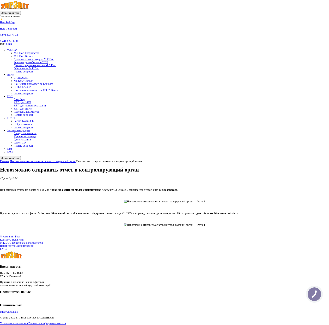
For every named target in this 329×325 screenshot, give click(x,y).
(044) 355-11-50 (9, 40)
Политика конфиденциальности (47, 323)
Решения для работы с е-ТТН (31, 62)
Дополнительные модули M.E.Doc (34, 59)
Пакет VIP (20, 142)
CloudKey (19, 99)
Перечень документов (26, 111)
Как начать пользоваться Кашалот (33, 83)
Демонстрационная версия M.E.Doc (35, 65)
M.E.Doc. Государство (26, 53)
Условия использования (14, 323)
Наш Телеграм (8, 28)
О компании (7, 236)
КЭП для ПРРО (23, 108)
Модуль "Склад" (23, 80)
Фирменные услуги (18, 130)
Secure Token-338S (24, 120)
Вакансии (18, 239)
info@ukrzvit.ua (9, 311)
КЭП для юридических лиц (30, 105)
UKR (9, 44)
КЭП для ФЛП (22, 102)
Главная (4, 161)
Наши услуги (8, 245)
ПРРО (10, 74)
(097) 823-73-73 (9, 34)
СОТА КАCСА (23, 86)
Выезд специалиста (25, 133)
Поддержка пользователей (27, 242)
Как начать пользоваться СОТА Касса (36, 90)
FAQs (10, 151)
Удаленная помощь (25, 136)
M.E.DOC (5, 242)
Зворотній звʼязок (10, 13)
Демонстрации (22, 139)
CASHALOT (21, 77)
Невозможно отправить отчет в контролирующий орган (43, 161)
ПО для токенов (23, 124)
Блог (9, 148)
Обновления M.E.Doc (26, 68)
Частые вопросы (23, 71)
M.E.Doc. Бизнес (23, 56)
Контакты (5, 239)
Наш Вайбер (7, 22)
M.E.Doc (12, 49)
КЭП (10, 96)
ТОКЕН (11, 117)
